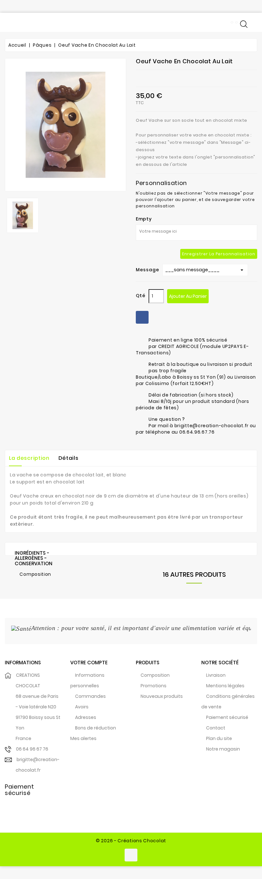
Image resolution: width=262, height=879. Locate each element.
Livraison (216, 675)
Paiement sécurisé (227, 717)
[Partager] (142, 317)
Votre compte (89, 662)
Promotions (153, 685)
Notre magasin (223, 749)
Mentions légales (225, 685)
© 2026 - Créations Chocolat (131, 840)
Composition (155, 675)
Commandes (90, 696)
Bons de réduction (95, 728)
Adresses (85, 717)
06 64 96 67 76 (32, 749)
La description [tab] (29, 458)
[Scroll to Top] (249, 853)
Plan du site (219, 738)
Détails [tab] (68, 458)
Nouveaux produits (162, 696)
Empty (144, 219)
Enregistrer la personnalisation (218, 254)
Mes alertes (83, 738)
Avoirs (82, 707)
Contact (215, 728)
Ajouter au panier (188, 296)
